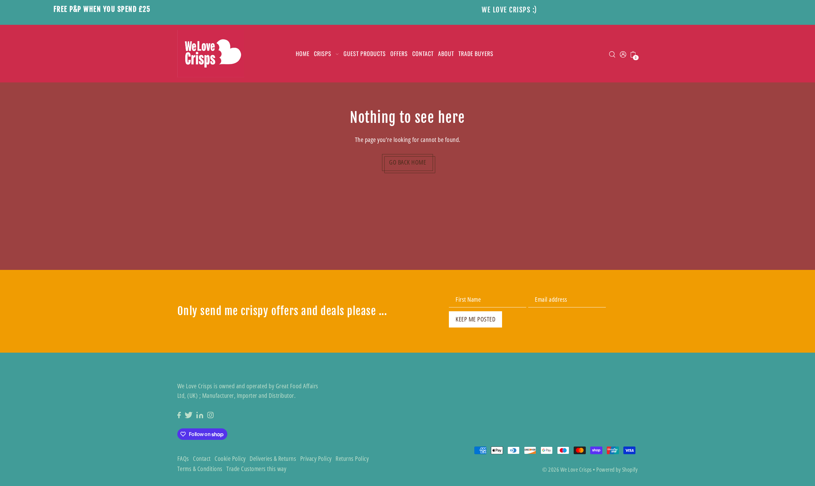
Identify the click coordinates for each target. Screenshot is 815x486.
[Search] (612, 53)
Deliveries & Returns (273, 458)
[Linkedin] (199, 414)
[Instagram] (210, 414)
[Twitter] (189, 414)
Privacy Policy (316, 458)
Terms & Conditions (200, 468)
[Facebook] (179, 414)
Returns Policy (352, 458)
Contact (202, 458)
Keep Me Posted (475, 319)
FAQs (183, 458)
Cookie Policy (230, 458)
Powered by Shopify (617, 469)
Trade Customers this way (256, 468)
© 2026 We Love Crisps (567, 469)
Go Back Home (407, 162)
